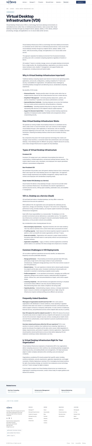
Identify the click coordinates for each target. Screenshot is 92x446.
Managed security (33, 416)
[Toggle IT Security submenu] (44, 2)
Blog (45, 414)
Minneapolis (76, 409)
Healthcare (61, 409)
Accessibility (78, 443)
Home (7, 8)
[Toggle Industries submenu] (62, 2)
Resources (66, 2)
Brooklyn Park (77, 414)
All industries (61, 416)
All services (31, 420)
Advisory (25, 2)
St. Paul (75, 412)
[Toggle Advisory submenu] (28, 2)
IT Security (40, 2)
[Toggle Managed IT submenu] (36, 2)
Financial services (62, 412)
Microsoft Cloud (49, 2)
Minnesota (76, 418)
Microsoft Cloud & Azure (34, 412)
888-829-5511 (9, 425)
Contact (45, 422)
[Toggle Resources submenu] (69, 2)
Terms (72, 443)
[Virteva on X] (11, 418)
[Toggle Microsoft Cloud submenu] (54, 2)
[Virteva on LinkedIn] (7, 418)
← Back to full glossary (12, 401)
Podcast (45, 416)
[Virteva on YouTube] (9, 418)
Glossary (12, 8)
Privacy (68, 443)
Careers (45, 420)
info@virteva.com (10, 426)
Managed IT (32, 2)
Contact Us (80, 2)
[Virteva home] (11, 2)
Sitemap (84, 443)
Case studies (46, 412)
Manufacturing (62, 414)
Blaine (75, 416)
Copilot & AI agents (33, 414)
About (45, 409)
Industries (58, 2)
